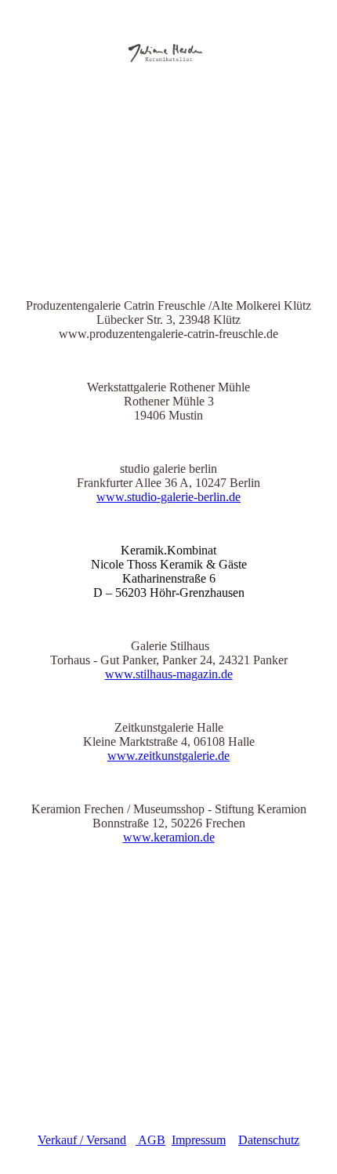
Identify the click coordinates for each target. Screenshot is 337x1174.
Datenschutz (268, 1140)
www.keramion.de (169, 837)
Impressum (199, 1140)
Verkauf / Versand (82, 1140)
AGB (150, 1140)
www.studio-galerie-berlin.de (168, 496)
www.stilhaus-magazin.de (169, 674)
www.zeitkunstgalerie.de (168, 755)
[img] (168, 45)
